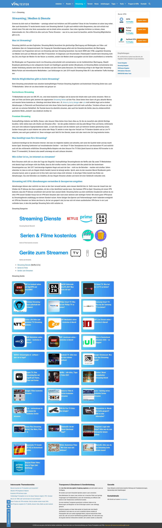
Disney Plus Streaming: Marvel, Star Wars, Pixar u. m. (33, 429)
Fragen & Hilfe (133, 4)
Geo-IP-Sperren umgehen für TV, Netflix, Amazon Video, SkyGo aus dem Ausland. (31, 504)
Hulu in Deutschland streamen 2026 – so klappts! (103, 340)
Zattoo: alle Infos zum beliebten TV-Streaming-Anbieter (34, 322)
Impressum (108, 525)
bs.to (71, 102)
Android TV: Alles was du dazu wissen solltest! (69, 357)
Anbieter (59, 4)
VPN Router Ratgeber (123, 68)
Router (68, 4)
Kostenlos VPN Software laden (18, 493)
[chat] (8, 506)
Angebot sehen (142, 20)
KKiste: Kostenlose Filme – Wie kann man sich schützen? (68, 447)
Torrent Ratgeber (122, 63)
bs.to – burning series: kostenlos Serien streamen (102, 393)
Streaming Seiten (60, 100)
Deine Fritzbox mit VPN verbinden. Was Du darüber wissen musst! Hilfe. (29, 501)
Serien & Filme (22, 268)
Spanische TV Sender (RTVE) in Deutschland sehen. (34, 447)
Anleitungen (105, 4)
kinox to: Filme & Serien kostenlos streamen (67, 393)
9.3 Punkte (129, 42)
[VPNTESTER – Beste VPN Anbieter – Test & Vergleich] (20, 4)
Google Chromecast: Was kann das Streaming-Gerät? (103, 357)
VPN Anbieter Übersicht (124, 71)
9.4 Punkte (129, 33)
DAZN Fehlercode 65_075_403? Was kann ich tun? (67, 287)
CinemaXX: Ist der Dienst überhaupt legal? (67, 429)
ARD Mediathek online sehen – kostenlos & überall (34, 340)
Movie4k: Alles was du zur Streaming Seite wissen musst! (104, 447)
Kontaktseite (123, 499)
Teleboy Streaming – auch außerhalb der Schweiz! (33, 304)
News (96, 4)
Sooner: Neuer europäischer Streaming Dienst (102, 375)
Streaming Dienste (24, 265)
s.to (84, 102)
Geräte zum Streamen (25, 271)
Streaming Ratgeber (123, 65)
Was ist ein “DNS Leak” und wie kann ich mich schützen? (25, 499)
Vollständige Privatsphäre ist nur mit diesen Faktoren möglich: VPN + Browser (31, 496)
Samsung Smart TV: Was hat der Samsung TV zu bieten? (103, 304)
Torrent (89, 4)
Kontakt (143, 4)
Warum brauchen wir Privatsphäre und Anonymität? (24, 488)
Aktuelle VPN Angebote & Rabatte (19, 491)
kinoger (76, 102)
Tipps (113, 4)
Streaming (79, 4)
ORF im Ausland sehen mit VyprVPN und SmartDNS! (33, 287)
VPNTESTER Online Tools (124, 73)
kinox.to (66, 102)
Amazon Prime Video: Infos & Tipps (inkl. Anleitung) (32, 465)
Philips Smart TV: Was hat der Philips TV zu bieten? (67, 304)
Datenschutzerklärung (118, 525)
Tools (122, 4)
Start (14, 12)
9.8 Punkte (129, 22)
